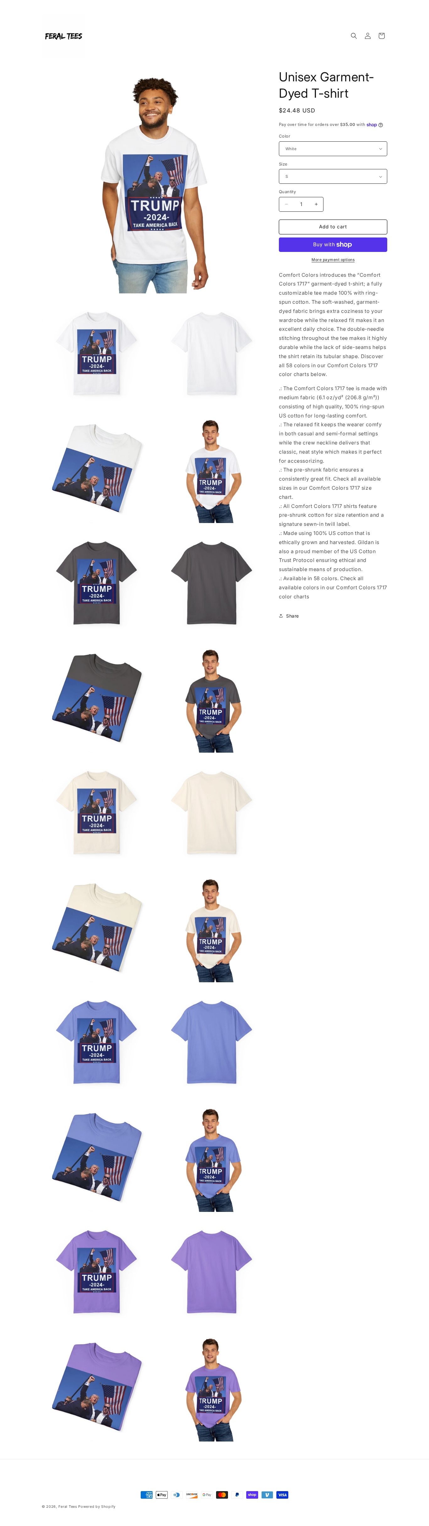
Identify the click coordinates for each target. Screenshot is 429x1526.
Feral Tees (68, 1506)
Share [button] (292, 616)
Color (284, 136)
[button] (354, 36)
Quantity (287, 191)
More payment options (333, 259)
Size (283, 163)
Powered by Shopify (97, 1506)
